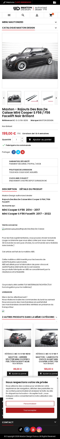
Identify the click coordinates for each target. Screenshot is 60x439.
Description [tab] (9, 189)
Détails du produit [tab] (31, 189)
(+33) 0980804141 (23, 2)
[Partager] (14, 152)
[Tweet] (18, 152)
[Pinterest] (23, 152)
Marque (34, 120)
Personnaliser (30, 403)
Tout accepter (30, 410)
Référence (7, 120)
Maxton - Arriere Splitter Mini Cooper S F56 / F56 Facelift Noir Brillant (18, 360)
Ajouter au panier (40, 139)
